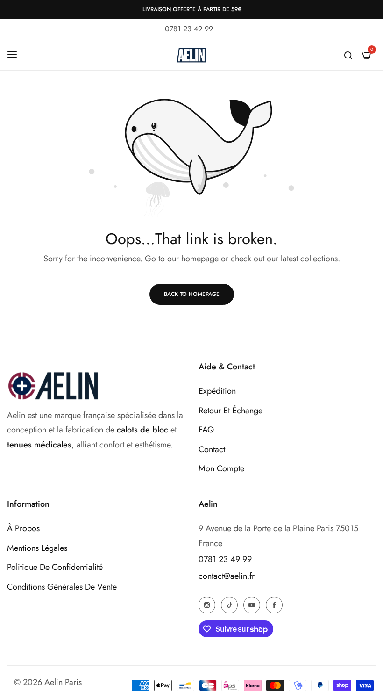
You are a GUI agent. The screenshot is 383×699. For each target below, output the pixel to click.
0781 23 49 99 (225, 559)
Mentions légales (37, 548)
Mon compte (221, 468)
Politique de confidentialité (55, 567)
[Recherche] (348, 54)
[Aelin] (191, 54)
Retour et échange (230, 410)
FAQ (206, 430)
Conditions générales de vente (62, 587)
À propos (23, 528)
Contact (212, 449)
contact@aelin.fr (227, 576)
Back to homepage (192, 294)
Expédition (217, 391)
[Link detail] (207, 604)
